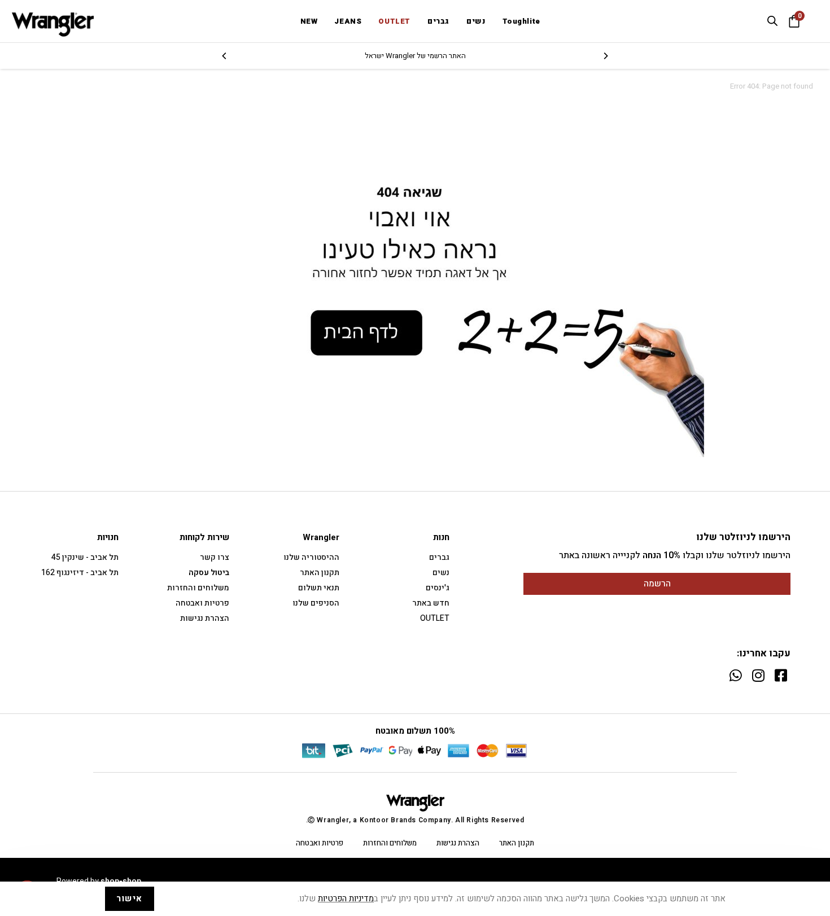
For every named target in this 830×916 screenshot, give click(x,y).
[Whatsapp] (735, 675)
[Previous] (605, 56)
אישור (129, 898)
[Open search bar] (772, 21)
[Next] (224, 56)
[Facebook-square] (780, 675)
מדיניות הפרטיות (346, 898)
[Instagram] (758, 675)
